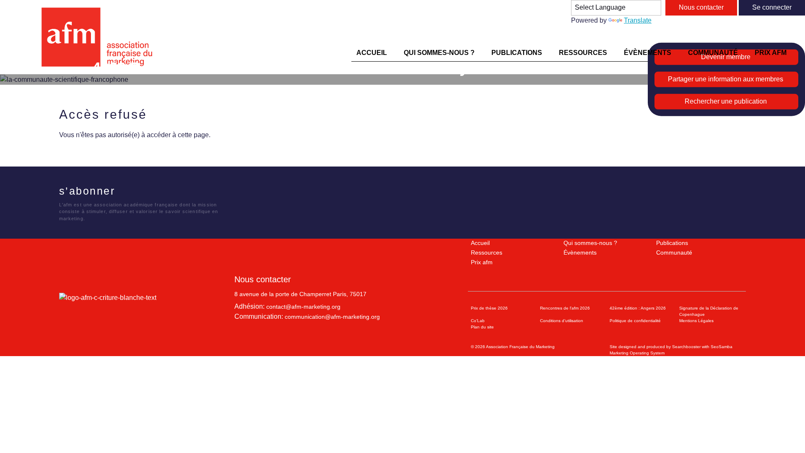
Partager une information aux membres (725, 79)
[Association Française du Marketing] (100, 37)
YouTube (175, 192)
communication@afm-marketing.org (332, 316)
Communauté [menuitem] (713, 52)
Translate (638, 20)
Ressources (486, 252)
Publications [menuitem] (516, 52)
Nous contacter (701, 7)
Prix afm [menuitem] (771, 52)
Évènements (580, 252)
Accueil (480, 243)
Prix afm (482, 262)
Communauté (674, 252)
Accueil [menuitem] (371, 52)
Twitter (141, 192)
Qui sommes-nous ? (590, 243)
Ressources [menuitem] (583, 52)
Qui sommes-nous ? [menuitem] (439, 52)
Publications (672, 243)
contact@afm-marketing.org (303, 306)
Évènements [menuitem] (647, 52)
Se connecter (772, 7)
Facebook (124, 192)
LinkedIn (158, 192)
